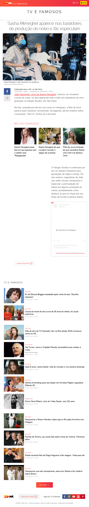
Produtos (5, 10)
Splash (81, 10)
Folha (64, 10)
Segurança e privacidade (65, 503)
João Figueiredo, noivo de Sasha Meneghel (35, 94)
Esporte (72, 10)
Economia (56, 10)
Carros (47, 10)
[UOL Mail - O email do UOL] (74, 3)
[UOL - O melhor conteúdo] (8, 3)
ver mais (43, 485)
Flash (13, 10)
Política (39, 10)
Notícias (30, 10)
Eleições (21, 10)
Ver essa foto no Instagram (66, 230)
